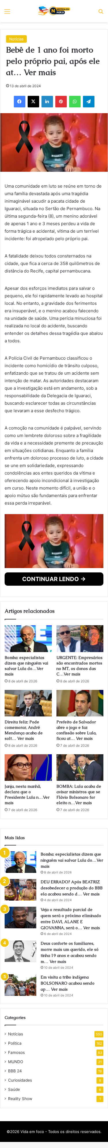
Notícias (16, 136)
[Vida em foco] (54, 11)
